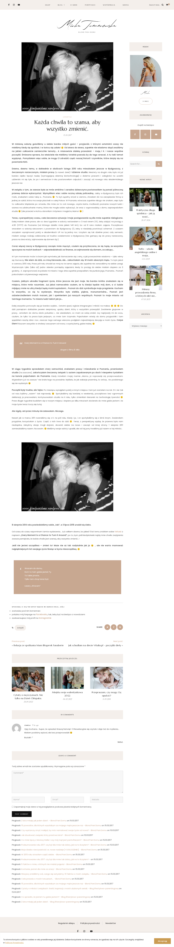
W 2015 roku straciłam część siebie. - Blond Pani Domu (46, 854)
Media (126, 5)
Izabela (27, 725)
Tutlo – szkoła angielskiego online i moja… (146, 252)
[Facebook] (8, 5)
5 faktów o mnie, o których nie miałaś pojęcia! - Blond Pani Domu (51, 864)
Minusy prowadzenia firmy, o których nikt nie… (145, 292)
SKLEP (47, 5)
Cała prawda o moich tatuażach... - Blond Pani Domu (46, 878)
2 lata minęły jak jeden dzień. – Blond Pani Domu (43, 820)
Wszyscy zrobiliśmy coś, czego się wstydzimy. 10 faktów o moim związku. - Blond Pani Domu (64, 874)
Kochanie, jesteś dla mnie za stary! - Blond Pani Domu (46, 869)
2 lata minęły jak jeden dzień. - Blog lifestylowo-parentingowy (50, 901)
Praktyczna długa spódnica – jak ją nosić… (145, 213)
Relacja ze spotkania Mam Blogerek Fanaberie (39, 645)
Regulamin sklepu (66, 923)
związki (20, 627)
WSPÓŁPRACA (109, 5)
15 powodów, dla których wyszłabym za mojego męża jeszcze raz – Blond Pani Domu (61, 825)
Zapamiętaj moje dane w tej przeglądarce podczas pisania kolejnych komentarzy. (53, 806)
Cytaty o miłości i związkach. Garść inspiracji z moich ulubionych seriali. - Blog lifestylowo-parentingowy (70, 888)
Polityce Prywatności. (14, 942)
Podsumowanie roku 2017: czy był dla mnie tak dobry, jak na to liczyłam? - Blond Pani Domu (63, 844)
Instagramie (45, 618)
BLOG (60, 5)
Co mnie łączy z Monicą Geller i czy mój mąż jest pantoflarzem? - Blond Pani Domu (60, 840)
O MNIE (73, 5)
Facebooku (41, 614)
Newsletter (110, 923)
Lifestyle (67, 117)
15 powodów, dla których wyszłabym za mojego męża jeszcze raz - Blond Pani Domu (61, 883)
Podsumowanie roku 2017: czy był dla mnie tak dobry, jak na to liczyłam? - (55, 859)
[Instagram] (13, 5)
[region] (87, 940)
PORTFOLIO (90, 5)
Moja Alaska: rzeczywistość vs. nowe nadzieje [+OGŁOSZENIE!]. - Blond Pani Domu (59, 849)
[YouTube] (18, 5)
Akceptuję (162, 941)
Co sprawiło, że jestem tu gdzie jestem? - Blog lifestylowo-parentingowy (55, 897)
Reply (120, 742)
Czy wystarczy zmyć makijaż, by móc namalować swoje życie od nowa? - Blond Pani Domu (64, 830)
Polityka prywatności (90, 923)
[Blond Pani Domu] (87, 25)
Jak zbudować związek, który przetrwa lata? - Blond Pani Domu (51, 835)
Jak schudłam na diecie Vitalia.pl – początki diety (94, 645)
